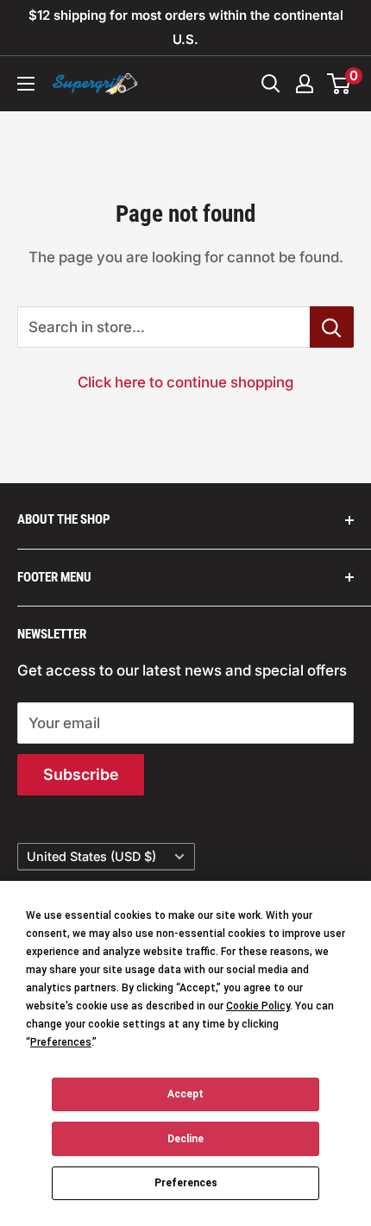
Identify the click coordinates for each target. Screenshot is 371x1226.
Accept (185, 1094)
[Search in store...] (332, 327)
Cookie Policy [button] (258, 1006)
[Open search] (270, 83)
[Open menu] (26, 84)
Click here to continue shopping (185, 382)
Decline (185, 1139)
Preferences (185, 1183)
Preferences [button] (60, 1042)
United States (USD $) (91, 856)
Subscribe (80, 774)
